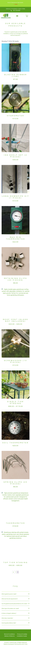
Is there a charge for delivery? (9, 613)
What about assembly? (7, 618)
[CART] (27, 16)
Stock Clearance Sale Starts (15, 2)
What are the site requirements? (10, 598)
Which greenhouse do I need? (9, 594)
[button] (17, 15)
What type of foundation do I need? (10, 608)
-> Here (15, 4)
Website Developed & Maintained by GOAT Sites (15, 644)
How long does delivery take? (9, 623)
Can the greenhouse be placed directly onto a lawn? (15, 603)
